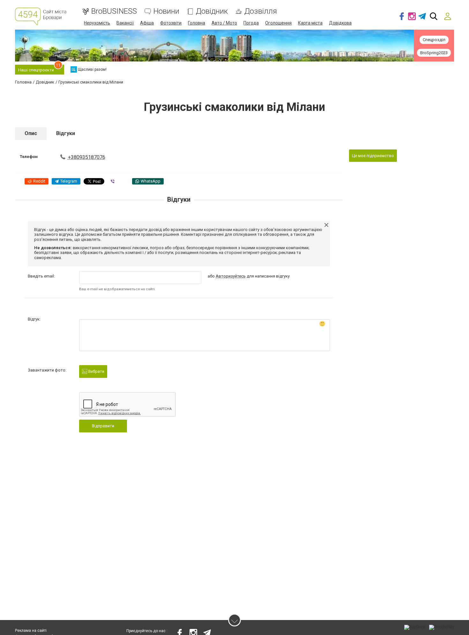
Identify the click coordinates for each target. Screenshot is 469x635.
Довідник (212, 11)
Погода (251, 22)
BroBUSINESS (114, 11)
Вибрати (95, 371)
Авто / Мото (224, 22)
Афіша (147, 22)
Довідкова (340, 22)
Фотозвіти (171, 22)
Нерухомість (97, 22)
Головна (196, 22)
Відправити (103, 425)
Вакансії (125, 22)
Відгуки (65, 133)
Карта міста (310, 22)
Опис (31, 133)
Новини (166, 11)
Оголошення (278, 22)
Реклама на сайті (31, 630)
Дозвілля (260, 11)
